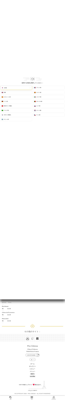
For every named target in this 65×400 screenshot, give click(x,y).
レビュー (32, 369)
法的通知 (32, 376)
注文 (10, 399)
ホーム (33, 363)
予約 (32, 399)
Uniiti (35, 390)
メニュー (32, 371)
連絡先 (33, 374)
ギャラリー (32, 366)
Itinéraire (54, 399)
